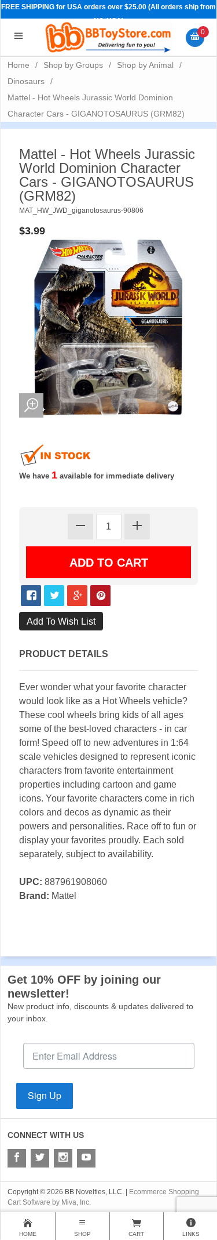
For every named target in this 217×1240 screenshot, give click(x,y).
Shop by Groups (73, 65)
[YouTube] (86, 1158)
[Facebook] (17, 1158)
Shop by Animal (145, 65)
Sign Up (44, 1095)
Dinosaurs (26, 81)
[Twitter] (40, 1158)
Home (19, 65)
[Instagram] (63, 1158)
